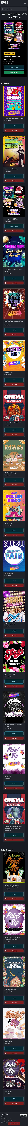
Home (10, 9)
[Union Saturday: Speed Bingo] (14, 101)
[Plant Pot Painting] (14, 455)
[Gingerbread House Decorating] (14, 971)
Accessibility (15, 1124)
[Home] (4, 3)
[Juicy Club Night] (14, 656)
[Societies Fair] (14, 355)
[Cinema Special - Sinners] (14, 405)
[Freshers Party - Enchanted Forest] (14, 251)
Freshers (4, 83)
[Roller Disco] (14, 505)
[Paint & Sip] (14, 759)
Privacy (3, 1117)
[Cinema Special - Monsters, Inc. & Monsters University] (14, 809)
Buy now (15, 72)
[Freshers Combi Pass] (14, 77)
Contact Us (4, 1114)
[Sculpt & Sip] (14, 1023)
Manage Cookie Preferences (8, 1121)
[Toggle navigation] (24, 3)
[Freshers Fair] (14, 556)
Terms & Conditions (6, 1119)
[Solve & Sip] (14, 1074)
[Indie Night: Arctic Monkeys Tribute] (14, 707)
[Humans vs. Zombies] (14, 151)
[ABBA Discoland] (14, 606)
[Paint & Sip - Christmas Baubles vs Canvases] (14, 919)
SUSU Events (6, 850)
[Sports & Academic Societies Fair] (14, 304)
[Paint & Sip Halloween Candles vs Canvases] (14, 867)
